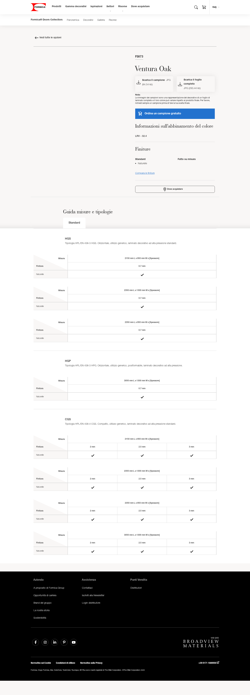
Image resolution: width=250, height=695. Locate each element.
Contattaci (87, 587)
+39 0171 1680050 (207, 662)
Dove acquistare (140, 6)
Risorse (122, 6)
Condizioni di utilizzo (65, 662)
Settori (110, 6)
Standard (74, 223)
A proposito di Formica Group (49, 587)
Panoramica (73, 20)
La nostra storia (41, 610)
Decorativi (88, 20)
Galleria (101, 20)
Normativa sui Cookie (41, 662)
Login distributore (91, 602)
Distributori (136, 587)
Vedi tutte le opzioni (50, 38)
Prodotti (56, 6)
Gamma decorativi (75, 6)
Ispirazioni (96, 6)
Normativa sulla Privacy (91, 662)
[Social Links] (35, 642)
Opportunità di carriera (45, 595)
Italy (214, 7)
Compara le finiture (145, 172)
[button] (204, 7)
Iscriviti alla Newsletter (93, 595)
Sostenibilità (40, 617)
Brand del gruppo (43, 602)
